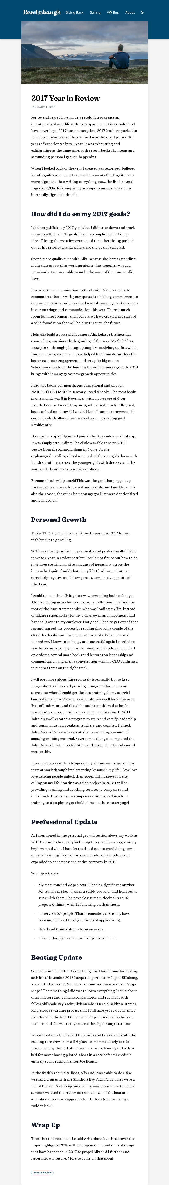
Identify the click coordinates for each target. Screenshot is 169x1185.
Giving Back (74, 12)
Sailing (95, 12)
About (130, 12)
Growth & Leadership (42, 12)
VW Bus (113, 12)
